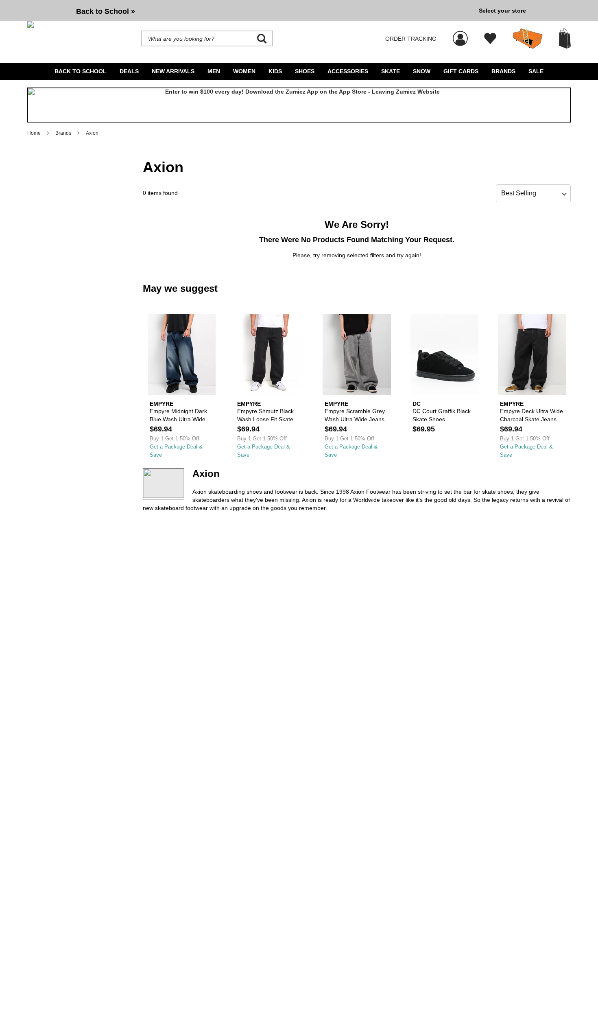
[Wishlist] (490, 39)
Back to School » (105, 11)
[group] (249, 10)
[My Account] (460, 34)
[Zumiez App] (299, 105)
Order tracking (410, 38)
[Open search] (262, 39)
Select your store (502, 10)
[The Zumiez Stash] (528, 38)
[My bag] (565, 38)
